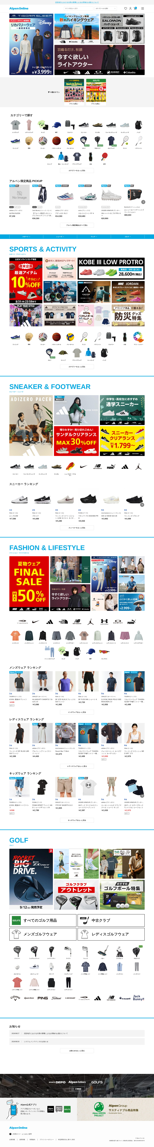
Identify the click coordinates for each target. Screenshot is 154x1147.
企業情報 (12, 1139)
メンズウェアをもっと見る (77, 712)
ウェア (93, 236)
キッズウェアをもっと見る (77, 820)
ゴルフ (127, 236)
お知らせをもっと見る (77, 1051)
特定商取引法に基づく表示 (66, 1139)
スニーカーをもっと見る (77, 528)
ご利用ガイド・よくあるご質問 (22, 1134)
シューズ (59, 236)
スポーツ (25, 236)
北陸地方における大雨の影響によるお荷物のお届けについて (77, 2)
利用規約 (32, 1139)
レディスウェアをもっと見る (77, 766)
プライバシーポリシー (47, 1139)
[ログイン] (130, 8)
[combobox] (78, 8)
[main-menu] (143, 8)
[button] (143, 202)
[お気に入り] (126, 8)
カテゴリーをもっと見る (77, 170)
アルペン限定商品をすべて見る (76, 225)
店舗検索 (78, 1089)
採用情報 (22, 1139)
